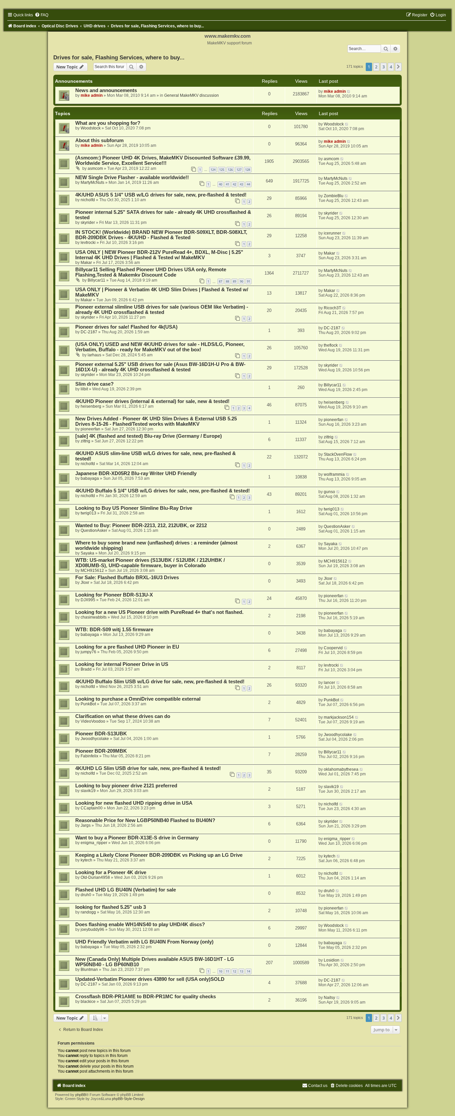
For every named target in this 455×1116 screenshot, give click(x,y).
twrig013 (88, 513)
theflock (331, 345)
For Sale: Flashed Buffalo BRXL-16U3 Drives (127, 577)
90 (241, 281)
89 (234, 281)
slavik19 (88, 790)
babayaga (90, 478)
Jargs (86, 825)
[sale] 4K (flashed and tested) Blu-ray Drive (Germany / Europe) (148, 436)
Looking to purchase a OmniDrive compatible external (138, 699)
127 (238, 169)
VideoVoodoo (93, 721)
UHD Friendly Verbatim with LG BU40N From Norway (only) (144, 942)
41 (227, 184)
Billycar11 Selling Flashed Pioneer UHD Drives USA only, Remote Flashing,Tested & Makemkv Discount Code (150, 272)
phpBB (80, 1095)
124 (213, 169)
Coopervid (333, 648)
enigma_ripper (94, 842)
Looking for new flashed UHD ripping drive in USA (134, 803)
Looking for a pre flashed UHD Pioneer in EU (127, 647)
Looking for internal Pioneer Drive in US (121, 664)
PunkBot (88, 704)
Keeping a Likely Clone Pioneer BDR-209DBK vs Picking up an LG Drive (158, 855)
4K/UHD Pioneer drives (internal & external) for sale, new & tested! (152, 401)
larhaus (94, 355)
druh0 (86, 894)
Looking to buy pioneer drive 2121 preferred (126, 785)
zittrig (85, 441)
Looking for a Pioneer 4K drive (110, 872)
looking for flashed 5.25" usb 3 (110, 907)
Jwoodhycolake (95, 738)
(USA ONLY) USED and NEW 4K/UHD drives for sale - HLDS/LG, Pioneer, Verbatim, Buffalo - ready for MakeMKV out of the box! (159, 347)
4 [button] (391, 67)
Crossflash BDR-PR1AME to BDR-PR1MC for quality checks (145, 996)
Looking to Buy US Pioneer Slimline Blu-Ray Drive (133, 508)
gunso (329, 491)
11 (227, 971)
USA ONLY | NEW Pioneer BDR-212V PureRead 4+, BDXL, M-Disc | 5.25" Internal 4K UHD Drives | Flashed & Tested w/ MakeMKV (159, 255)
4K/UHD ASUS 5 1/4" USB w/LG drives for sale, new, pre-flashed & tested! (160, 195)
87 (220, 281)
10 (220, 971)
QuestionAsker (94, 530)
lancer (329, 682)
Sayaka (87, 553)
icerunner (332, 233)
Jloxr (85, 582)
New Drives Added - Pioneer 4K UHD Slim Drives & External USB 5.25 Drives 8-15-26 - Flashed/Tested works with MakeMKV (156, 421)
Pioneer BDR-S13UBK (101, 733)
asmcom (95, 168)
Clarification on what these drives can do (122, 716)
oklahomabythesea (341, 769)
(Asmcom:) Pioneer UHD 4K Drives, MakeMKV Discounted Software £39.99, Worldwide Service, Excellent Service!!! (162, 160)
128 (247, 169)
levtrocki (88, 242)
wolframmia (334, 474)
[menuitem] (41, 15)
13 (241, 971)
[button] (398, 67)
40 (220, 184)
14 (248, 971)
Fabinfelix (89, 756)
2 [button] (376, 67)
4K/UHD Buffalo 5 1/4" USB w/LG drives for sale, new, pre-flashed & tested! (162, 490)
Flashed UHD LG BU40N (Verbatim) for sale (125, 889)
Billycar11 (96, 280)
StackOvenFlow (338, 454)
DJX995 (88, 600)
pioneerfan (90, 429)
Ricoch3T (332, 308)
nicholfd (88, 200)
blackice (88, 1001)
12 (234, 971)
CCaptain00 (92, 808)
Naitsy (329, 997)
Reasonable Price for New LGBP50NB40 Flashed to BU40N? (145, 820)
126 (230, 169)
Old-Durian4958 (95, 877)
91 (248, 281)
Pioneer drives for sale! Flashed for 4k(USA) (126, 327)
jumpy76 (88, 652)
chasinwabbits (94, 617)
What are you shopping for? (107, 123)
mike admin (92, 95)
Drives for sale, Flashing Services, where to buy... (119, 57)
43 (241, 184)
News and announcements (106, 90)
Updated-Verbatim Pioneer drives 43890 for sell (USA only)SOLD (150, 979)
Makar (86, 262)
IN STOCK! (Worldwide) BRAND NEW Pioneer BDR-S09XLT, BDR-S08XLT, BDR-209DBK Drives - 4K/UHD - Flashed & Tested (161, 235)
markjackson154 (339, 717)
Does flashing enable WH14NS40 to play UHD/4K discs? (140, 924)
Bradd (86, 669)
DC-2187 (89, 332)
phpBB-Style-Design (128, 1099)
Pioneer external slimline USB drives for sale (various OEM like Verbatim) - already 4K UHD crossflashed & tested (161, 309)
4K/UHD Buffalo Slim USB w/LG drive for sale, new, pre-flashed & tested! (159, 681)
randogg (88, 912)
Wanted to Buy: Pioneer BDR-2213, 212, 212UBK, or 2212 (141, 525)
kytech (86, 860)
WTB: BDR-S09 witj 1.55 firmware (114, 629)
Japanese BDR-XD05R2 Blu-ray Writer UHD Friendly (136, 473)
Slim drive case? (94, 384)
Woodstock (91, 128)
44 (248, 184)
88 (227, 281)
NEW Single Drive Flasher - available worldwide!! (132, 177)
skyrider (88, 222)
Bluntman (89, 969)
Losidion (331, 960)
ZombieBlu (333, 196)
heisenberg (91, 406)
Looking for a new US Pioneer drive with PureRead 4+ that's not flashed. (159, 612)
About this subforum (99, 140)
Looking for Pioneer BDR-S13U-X (114, 595)
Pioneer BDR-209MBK (101, 751)
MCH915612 (92, 570)
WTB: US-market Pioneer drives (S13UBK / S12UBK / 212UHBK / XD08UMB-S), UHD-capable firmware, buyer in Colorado (150, 562)
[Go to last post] (349, 91)
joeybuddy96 (92, 929)
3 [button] (383, 67)
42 (234, 184)
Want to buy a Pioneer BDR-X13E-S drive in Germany (137, 837)
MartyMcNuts (92, 182)
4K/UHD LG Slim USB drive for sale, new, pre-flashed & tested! (148, 768)
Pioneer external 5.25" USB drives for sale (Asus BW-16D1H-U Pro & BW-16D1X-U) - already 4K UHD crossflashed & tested (160, 367)
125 (221, 169)
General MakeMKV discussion (191, 95)
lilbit (84, 389)
